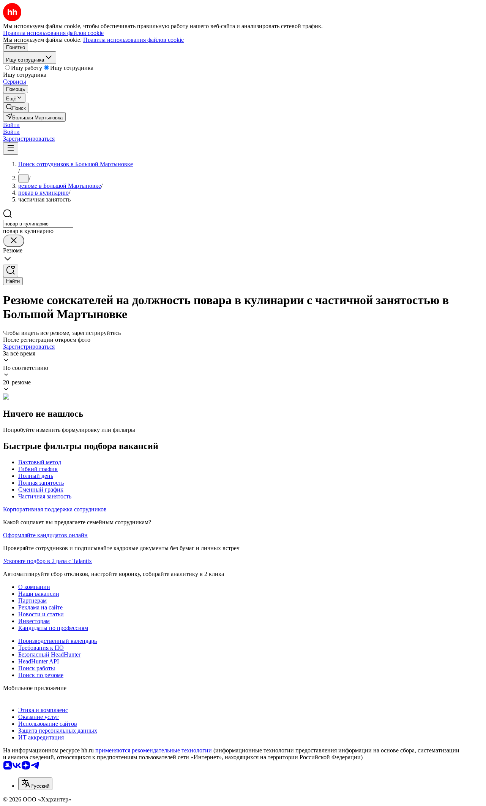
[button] (11, 125)
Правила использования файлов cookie (133, 39)
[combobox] (38, 224)
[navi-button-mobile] (10, 148)
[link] (16, 107)
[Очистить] (13, 241)
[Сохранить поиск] (10, 271)
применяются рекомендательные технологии (153, 750)
